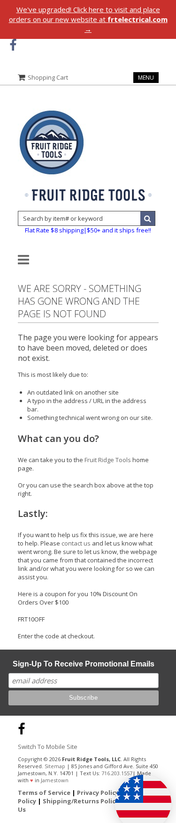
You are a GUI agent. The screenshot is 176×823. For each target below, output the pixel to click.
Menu (146, 78)
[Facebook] (12, 45)
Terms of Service (44, 792)
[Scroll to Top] (162, 727)
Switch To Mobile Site (47, 746)
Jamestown (55, 780)
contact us (76, 543)
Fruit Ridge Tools (107, 460)
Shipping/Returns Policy (81, 801)
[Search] (147, 218)
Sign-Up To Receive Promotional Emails (83, 664)
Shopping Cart (48, 77)
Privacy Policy (98, 792)
